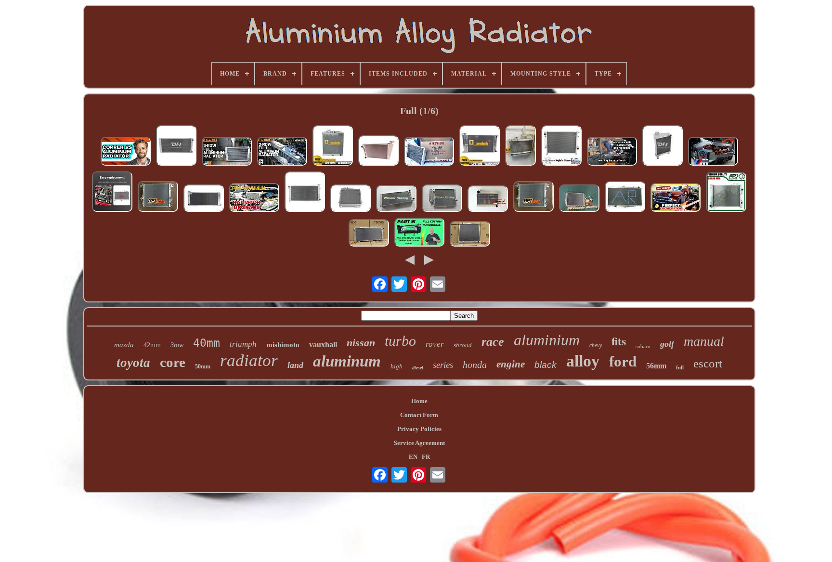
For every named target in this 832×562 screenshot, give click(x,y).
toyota (133, 362)
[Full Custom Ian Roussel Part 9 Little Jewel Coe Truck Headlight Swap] (419, 233)
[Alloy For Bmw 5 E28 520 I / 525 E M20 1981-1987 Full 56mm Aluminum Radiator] (350, 199)
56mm (656, 366)
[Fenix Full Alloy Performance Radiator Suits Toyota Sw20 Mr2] (369, 233)
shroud (463, 345)
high (396, 366)
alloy (582, 361)
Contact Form (419, 414)
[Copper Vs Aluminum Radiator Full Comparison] (126, 152)
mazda (124, 345)
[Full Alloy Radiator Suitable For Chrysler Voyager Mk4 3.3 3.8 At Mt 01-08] (305, 193)
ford (623, 361)
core (172, 362)
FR (426, 456)
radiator (249, 360)
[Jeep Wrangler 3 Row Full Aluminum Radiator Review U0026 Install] (282, 152)
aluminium (547, 340)
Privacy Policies (419, 428)
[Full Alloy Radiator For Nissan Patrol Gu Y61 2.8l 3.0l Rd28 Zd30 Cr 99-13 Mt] (625, 197)
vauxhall (323, 344)
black (545, 365)
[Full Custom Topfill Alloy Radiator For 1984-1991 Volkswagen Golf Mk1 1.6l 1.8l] (479, 146)
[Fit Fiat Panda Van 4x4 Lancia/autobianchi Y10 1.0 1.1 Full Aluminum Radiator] (396, 199)
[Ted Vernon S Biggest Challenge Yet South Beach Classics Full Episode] (675, 198)
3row (176, 345)
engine (510, 364)
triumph (243, 344)
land (295, 365)
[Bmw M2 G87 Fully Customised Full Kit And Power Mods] (713, 152)
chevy (595, 345)
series (443, 365)
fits (618, 340)
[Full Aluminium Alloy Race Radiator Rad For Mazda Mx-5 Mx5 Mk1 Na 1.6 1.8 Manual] (112, 193)
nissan (361, 343)
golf (667, 344)
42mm (152, 345)
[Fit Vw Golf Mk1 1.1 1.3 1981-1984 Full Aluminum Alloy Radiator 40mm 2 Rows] (378, 151)
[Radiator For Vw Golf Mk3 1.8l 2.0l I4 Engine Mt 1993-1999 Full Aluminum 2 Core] (176, 146)
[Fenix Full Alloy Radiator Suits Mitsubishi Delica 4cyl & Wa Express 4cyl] (470, 234)
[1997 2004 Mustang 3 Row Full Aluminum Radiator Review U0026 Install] (227, 152)
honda (475, 364)
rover (435, 344)
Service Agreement (419, 442)
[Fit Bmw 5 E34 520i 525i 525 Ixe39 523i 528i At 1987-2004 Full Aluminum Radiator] (442, 199)
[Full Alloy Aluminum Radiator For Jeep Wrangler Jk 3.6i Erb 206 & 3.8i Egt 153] (158, 197)
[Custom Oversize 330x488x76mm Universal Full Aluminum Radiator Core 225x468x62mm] (488, 199)
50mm (202, 366)
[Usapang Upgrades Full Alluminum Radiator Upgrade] (254, 198)
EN (413, 456)
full (680, 367)
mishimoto (282, 345)
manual (704, 341)
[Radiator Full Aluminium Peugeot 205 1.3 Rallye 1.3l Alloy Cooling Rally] (204, 199)
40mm (206, 343)
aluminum (347, 361)
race (492, 342)
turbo (400, 341)
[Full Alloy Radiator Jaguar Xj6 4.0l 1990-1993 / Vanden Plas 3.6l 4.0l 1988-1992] (726, 193)
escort (707, 363)
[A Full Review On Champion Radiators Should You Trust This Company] (429, 152)
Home (419, 401)
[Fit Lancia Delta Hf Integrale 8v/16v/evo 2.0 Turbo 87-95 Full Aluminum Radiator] (579, 199)
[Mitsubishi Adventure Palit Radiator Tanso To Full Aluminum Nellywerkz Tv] (612, 152)
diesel (417, 367)
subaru (643, 346)
